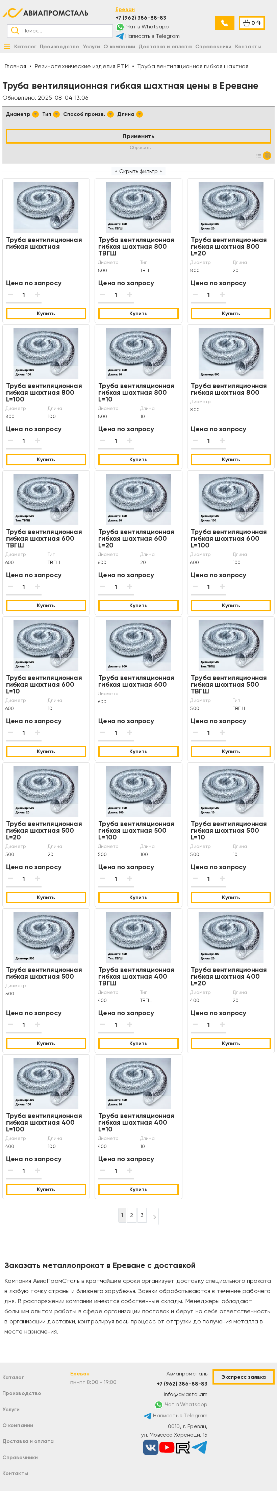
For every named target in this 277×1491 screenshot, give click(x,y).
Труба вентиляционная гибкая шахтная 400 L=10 (136, 1122)
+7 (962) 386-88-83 (141, 18)
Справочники (20, 1457)
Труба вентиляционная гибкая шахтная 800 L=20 (229, 246)
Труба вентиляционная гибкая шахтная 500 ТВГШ (229, 684)
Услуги (11, 1409)
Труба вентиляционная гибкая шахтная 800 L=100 (44, 392)
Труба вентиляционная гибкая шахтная (44, 243)
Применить (138, 136)
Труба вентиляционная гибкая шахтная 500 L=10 (229, 830)
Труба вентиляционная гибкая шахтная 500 (44, 973)
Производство (22, 1393)
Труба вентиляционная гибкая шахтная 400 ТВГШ (136, 976)
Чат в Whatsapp (147, 26)
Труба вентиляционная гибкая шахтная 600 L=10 (44, 684)
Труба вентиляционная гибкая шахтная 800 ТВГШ (136, 246)
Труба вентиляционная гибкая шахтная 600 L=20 (136, 538)
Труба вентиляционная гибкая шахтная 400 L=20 (229, 976)
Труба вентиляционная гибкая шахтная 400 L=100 (44, 1122)
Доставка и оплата (28, 1441)
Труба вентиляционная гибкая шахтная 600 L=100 (229, 538)
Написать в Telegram (152, 36)
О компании (17, 1425)
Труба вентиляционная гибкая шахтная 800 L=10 (136, 392)
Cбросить (140, 147)
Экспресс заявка (243, 1377)
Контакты (15, 1473)
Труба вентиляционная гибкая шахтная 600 (136, 681)
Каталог (13, 1377)
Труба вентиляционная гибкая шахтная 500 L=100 (136, 830)
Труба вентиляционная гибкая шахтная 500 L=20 (44, 830)
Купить (46, 313)
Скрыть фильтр (138, 171)
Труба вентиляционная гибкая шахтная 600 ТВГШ (44, 538)
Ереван (125, 9)
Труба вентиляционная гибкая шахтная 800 (229, 389)
